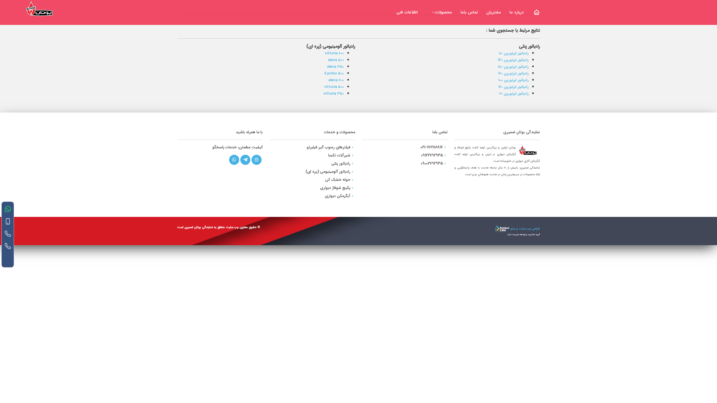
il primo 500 (334, 73)
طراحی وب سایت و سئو (524, 228)
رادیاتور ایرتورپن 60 (514, 94)
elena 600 (336, 80)
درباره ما (516, 12)
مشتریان (493, 12)
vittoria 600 (334, 53)
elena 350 (335, 67)
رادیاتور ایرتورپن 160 (513, 73)
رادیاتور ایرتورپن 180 (513, 67)
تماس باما (469, 12)
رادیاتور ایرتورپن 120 (513, 87)
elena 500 (336, 60)
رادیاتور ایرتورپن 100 (513, 80)
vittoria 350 (333, 94)
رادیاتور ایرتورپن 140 (513, 60)
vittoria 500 (334, 87)
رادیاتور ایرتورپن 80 (514, 53)
